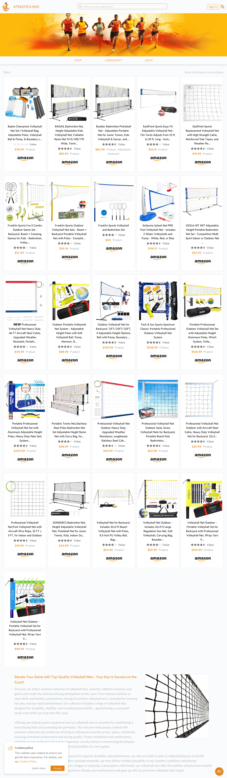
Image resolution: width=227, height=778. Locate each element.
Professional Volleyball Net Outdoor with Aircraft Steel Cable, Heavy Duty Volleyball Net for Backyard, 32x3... (202, 430)
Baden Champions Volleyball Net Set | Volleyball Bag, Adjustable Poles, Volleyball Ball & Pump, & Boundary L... (25, 133)
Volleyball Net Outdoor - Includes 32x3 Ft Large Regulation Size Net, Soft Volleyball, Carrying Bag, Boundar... (158, 531)
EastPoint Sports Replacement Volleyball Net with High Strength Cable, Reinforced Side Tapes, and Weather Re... (202, 135)
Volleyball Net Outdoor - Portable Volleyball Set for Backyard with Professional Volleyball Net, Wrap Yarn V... (202, 531)
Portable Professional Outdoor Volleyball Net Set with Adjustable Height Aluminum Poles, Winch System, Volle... (202, 333)
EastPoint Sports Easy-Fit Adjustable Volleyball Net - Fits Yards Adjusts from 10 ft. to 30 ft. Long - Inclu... (157, 133)
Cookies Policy (28, 761)
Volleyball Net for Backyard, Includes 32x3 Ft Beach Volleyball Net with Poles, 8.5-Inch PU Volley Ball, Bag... (113, 531)
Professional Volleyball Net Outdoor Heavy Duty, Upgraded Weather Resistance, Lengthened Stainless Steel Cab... (113, 432)
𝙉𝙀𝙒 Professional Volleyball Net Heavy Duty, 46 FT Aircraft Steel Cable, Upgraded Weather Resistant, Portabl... (25, 333)
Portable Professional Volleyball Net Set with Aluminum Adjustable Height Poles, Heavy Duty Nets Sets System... (25, 432)
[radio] (14, 144)
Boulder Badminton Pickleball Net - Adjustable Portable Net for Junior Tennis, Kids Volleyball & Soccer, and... (113, 133)
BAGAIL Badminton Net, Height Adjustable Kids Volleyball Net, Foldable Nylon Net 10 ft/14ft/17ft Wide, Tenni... (69, 135)
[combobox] (122, 7)
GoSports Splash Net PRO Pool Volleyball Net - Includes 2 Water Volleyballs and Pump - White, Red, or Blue (157, 232)
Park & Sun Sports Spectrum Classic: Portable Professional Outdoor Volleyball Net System (157, 331)
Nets (7, 72)
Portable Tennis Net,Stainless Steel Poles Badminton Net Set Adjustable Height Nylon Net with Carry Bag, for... (69, 430)
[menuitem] (213, 7)
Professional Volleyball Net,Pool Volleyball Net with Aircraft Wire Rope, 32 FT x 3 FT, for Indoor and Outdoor (25, 529)
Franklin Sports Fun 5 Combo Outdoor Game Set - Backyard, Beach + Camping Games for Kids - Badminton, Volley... (25, 234)
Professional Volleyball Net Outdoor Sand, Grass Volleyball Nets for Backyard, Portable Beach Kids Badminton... (157, 432)
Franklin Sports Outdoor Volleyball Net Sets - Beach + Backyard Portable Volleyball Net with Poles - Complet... (69, 232)
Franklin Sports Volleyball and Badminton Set (113, 228)
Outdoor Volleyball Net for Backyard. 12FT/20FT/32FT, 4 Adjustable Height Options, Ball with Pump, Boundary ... (113, 331)
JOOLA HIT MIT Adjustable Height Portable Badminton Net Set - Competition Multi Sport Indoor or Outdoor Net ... (202, 234)
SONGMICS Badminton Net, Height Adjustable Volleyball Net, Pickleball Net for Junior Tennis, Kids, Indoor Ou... (69, 529)
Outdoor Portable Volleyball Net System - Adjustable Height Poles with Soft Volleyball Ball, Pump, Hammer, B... (69, 333)
